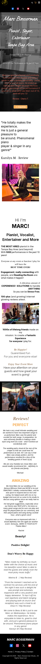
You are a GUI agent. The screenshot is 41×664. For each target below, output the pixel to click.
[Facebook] (12, 8)
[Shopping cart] (36, 3)
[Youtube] (28, 8)
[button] (39, 2)
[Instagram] (17, 8)
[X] (23, 8)
